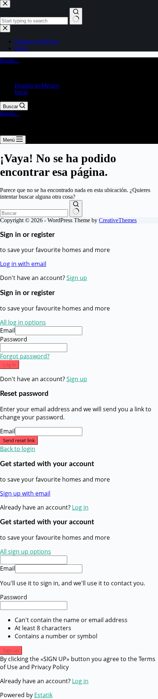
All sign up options (25, 551)
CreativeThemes (118, 220)
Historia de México (37, 85)
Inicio (21, 92)
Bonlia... (10, 60)
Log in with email (23, 264)
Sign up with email (25, 493)
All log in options (23, 322)
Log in (9, 364)
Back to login (17, 449)
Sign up (77, 278)
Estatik (43, 695)
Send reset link (19, 440)
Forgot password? (25, 356)
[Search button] (75, 208)
